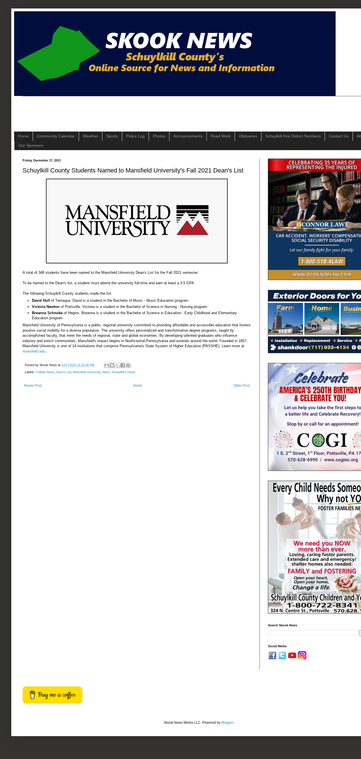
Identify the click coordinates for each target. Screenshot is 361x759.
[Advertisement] (125, 109)
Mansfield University (86, 372)
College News (45, 372)
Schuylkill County (123, 372)
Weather (90, 136)
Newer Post (33, 386)
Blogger (227, 723)
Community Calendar (56, 136)
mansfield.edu (34, 351)
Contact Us (339, 136)
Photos (159, 136)
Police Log (135, 136)
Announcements (187, 136)
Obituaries (248, 136)
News (106, 372)
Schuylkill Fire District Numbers (293, 136)
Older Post (242, 386)
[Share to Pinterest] (128, 365)
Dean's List (63, 372)
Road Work (221, 136)
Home (23, 136)
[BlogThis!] (112, 365)
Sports (112, 136)
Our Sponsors (30, 145)
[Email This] (106, 365)
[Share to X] (117, 365)
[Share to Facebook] (123, 365)
